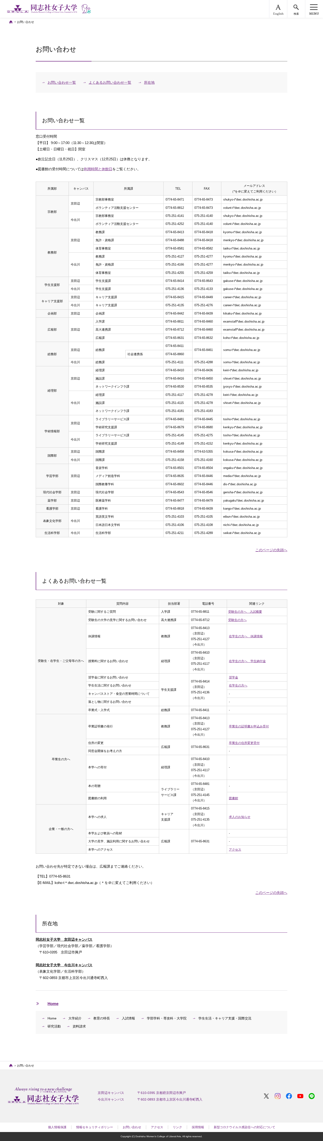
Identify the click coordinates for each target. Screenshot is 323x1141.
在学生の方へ (238, 685)
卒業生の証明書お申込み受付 (249, 726)
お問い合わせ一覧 (62, 82)
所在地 (149, 82)
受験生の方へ (237, 620)
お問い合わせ (132, 1127)
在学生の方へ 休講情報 (246, 636)
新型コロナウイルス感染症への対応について (244, 1127)
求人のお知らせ (239, 817)
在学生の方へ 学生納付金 (247, 661)
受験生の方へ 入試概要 (245, 611)
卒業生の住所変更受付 (244, 743)
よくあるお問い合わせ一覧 (110, 82)
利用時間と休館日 (98, 169)
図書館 (233, 798)
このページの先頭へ (271, 550)
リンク (177, 1127)
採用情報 (198, 1127)
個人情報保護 (57, 1127)
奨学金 (233, 677)
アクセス (235, 849)
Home (53, 1003)
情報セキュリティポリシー (94, 1127)
